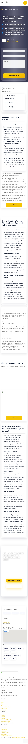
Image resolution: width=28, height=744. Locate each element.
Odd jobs (3, 715)
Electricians (7, 612)
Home (2, 702)
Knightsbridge (7, 655)
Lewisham (13, 658)
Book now (14, 205)
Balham (13, 648)
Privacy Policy (4, 708)
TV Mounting (4, 729)
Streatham (20, 648)
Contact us (3, 710)
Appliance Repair (5, 732)
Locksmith (3, 728)
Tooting (13, 651)
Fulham (6, 658)
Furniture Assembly (5, 721)
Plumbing (16, 612)
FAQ (2, 705)
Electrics (3, 716)
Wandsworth (16, 655)
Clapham (6, 648)
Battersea (6, 651)
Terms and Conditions (6, 707)
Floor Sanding (4, 734)
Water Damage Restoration (7, 722)
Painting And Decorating (6, 719)
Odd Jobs (24, 612)
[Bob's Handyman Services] (13, 2)
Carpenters (3, 731)
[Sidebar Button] (2, 3)
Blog (2, 703)
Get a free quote (14, 580)
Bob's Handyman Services (18, 737)
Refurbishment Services (6, 735)
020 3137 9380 (6, 622)
